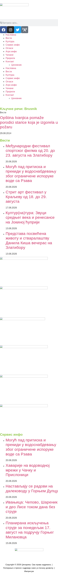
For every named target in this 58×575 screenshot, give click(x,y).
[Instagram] (10, 29)
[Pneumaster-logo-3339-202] (24, 406)
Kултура (10, 41)
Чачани (9, 55)
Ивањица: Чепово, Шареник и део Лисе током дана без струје (31, 507)
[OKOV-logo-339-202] (24, 347)
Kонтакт (10, 61)
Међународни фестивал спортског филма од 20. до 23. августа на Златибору (30, 150)
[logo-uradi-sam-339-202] (24, 377)
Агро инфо (11, 51)
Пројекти (10, 58)
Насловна (11, 35)
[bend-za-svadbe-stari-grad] (22, 319)
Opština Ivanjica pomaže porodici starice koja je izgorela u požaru (29, 122)
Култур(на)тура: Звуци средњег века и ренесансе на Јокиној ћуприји (30, 217)
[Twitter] (17, 29)
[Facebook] (3, 29)
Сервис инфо (13, 45)
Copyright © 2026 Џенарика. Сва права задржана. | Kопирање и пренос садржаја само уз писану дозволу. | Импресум (29, 567)
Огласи (9, 48)
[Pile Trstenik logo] (24, 288)
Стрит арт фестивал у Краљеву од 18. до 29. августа (26, 197)
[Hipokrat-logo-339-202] (24, 259)
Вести (9, 38)
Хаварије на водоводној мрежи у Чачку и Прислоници (28, 470)
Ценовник (16, 65)
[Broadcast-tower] (24, 29)
